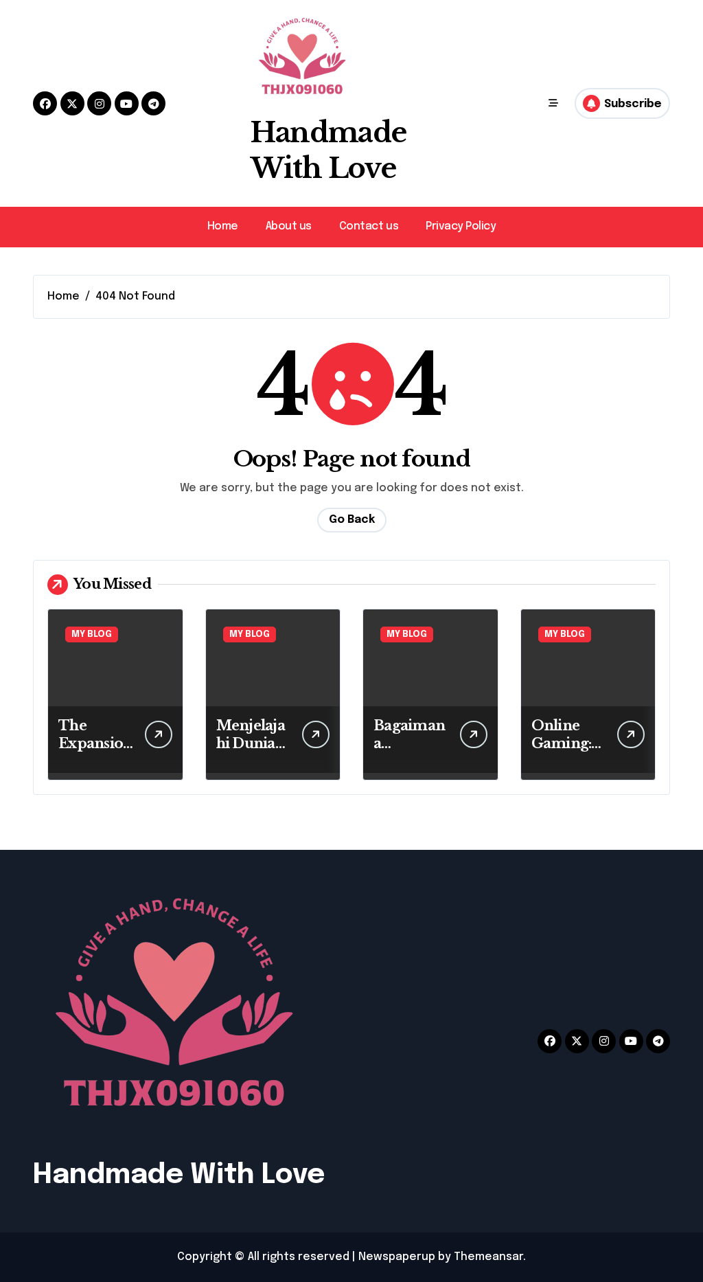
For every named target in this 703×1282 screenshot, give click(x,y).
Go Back (352, 520)
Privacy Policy (461, 226)
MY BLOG (91, 634)
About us (289, 226)
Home (222, 226)
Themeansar (488, 1257)
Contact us (368, 226)
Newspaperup (396, 1257)
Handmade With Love (179, 1175)
